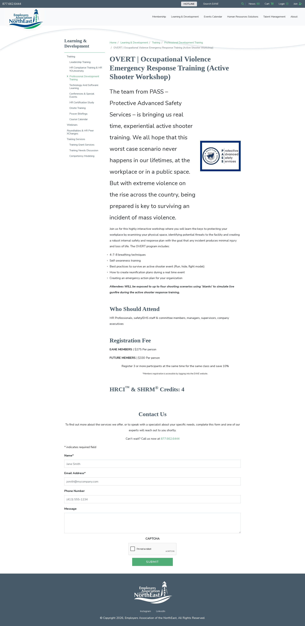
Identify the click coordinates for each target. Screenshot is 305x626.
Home (113, 42)
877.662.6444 (11, 4)
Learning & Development (134, 42)
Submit (152, 562)
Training (156, 42)
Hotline (189, 4)
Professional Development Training (183, 42)
